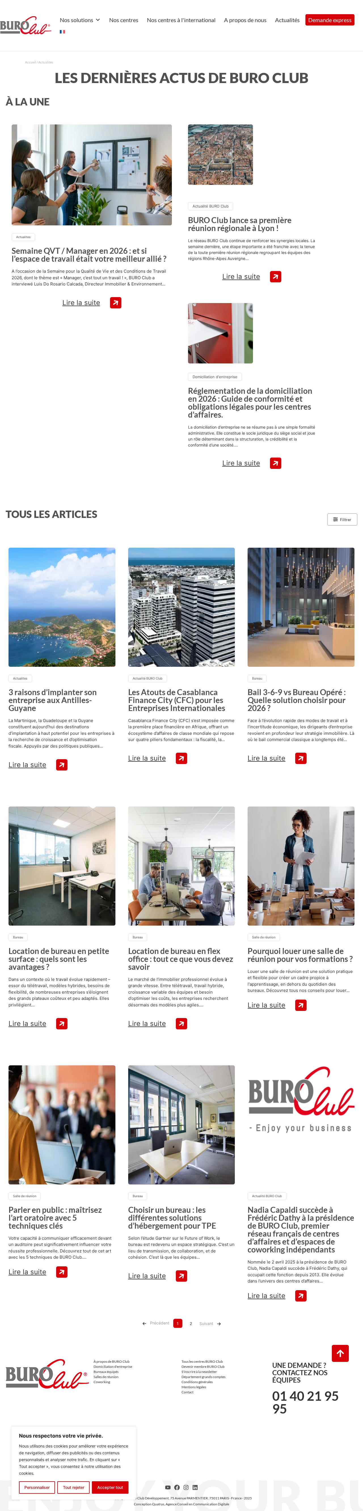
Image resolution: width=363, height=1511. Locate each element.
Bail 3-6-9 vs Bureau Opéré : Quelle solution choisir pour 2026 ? (297, 700)
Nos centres (123, 19)
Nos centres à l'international (181, 19)
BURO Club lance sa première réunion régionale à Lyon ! (240, 224)
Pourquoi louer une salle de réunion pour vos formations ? (300, 955)
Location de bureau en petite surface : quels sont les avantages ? (59, 959)
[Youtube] (167, 1487)
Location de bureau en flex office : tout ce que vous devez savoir (180, 959)
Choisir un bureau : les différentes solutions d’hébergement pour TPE (172, 1217)
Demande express (330, 19)
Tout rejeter (73, 1487)
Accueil (30, 62)
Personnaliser (37, 1487)
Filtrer (345, 519)
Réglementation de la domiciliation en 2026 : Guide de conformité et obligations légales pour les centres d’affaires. (250, 402)
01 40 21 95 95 (305, 1402)
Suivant (206, 1323)
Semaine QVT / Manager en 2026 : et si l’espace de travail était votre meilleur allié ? (89, 254)
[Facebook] (177, 1487)
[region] (73, 1463)
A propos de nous (245, 19)
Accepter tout (110, 1487)
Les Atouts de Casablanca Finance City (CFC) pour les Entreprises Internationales (176, 700)
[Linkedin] (195, 1487)
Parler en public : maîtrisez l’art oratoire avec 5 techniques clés (55, 1217)
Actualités (287, 19)
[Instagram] (186, 1487)
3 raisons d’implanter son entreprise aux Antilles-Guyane (53, 700)
